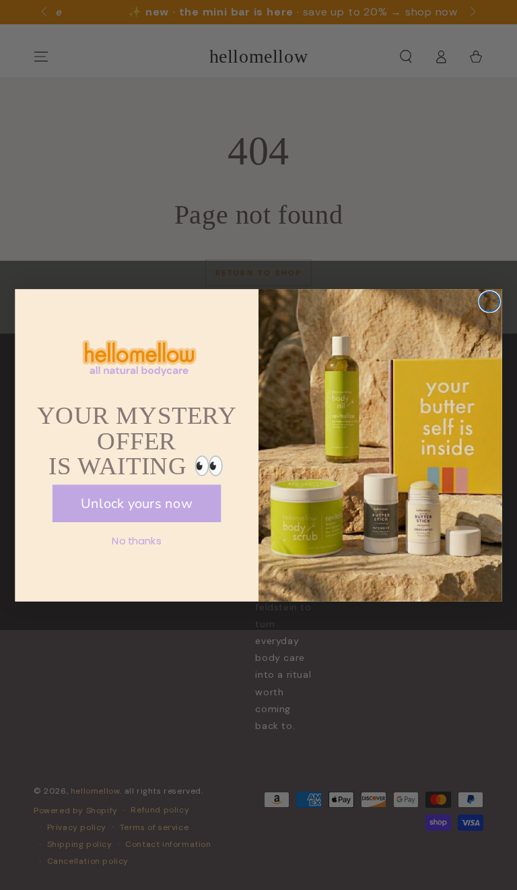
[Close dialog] (489, 301)
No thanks (136, 540)
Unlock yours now (137, 502)
